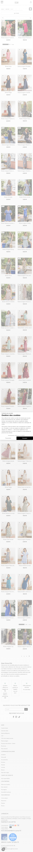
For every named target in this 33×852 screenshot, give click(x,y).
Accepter (24, 438)
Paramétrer (8, 438)
